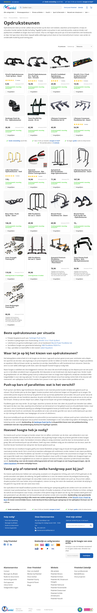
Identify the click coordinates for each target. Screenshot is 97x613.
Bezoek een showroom (74, 12)
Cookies (39, 610)
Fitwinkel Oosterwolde (58, 588)
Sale (86, 12)
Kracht (48, 12)
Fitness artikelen (37, 12)
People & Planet (33, 582)
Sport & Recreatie (58, 12)
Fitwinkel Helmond (57, 585)
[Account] (87, 7)
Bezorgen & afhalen (11, 523)
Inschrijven (86, 555)
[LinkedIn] (11, 544)
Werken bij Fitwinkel (34, 574)
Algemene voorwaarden (19, 609)
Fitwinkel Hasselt (57, 598)
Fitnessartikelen (13, 18)
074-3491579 (41, 528)
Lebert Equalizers (46, 348)
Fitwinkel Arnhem (57, 577)
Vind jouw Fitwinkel (70, 7)
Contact (6, 571)
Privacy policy (30, 609)
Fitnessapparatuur (23, 12)
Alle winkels (55, 571)
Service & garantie (11, 528)
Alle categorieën (9, 12)
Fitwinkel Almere (56, 574)
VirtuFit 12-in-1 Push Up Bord (49, 340)
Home (5, 18)
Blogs (29, 585)
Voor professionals (81, 571)
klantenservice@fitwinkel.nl (45, 530)
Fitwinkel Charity (33, 579)
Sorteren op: (71, 46)
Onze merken (32, 577)
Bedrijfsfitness (79, 574)
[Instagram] (8, 544)
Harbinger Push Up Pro (37, 338)
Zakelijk (80, 7)
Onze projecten (79, 577)
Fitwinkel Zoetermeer (58, 590)
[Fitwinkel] (8, 609)
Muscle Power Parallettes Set (61, 343)
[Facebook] (5, 544)
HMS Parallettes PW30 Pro (51, 345)
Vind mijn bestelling (11, 520)
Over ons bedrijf (33, 571)
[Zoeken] (90, 525)
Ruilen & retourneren (12, 525)
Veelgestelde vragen (11, 588)
